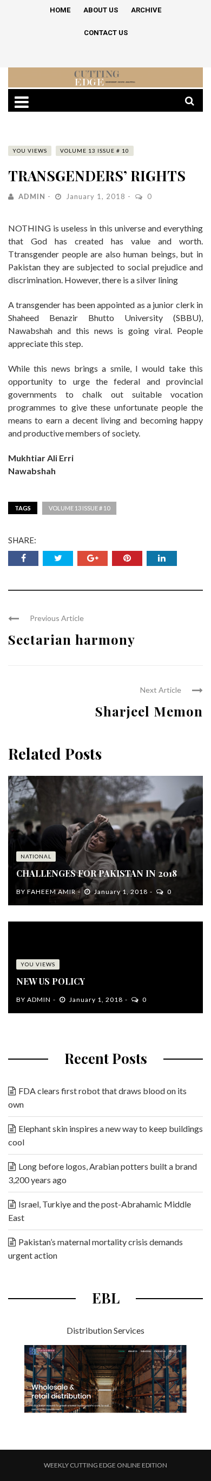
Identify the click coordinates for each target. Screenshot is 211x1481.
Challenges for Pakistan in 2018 (96, 873)
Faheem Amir (51, 892)
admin (31, 196)
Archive (146, 10)
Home (60, 10)
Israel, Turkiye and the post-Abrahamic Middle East (99, 1211)
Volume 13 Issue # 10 (94, 150)
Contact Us (106, 33)
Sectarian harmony (71, 639)
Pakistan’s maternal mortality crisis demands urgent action (95, 1248)
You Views (29, 150)
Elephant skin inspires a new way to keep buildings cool (105, 1135)
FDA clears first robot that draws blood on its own (97, 1097)
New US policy (50, 981)
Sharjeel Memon (149, 711)
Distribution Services (105, 1330)
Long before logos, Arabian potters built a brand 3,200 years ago (102, 1173)
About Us (100, 10)
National (36, 856)
